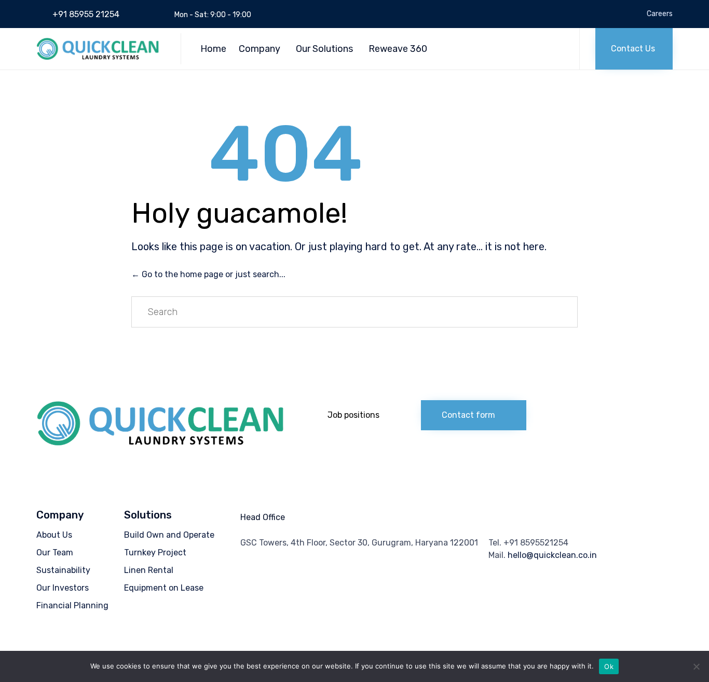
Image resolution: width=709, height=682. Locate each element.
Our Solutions (324, 48)
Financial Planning (72, 605)
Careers (660, 14)
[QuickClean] (100, 48)
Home (213, 48)
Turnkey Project (155, 552)
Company (259, 48)
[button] (634, 49)
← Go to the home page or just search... (208, 274)
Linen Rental (148, 570)
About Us (54, 535)
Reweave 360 (398, 48)
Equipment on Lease (163, 588)
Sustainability (63, 570)
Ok (608, 666)
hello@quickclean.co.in (552, 555)
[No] (696, 666)
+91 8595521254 (535, 543)
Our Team (54, 552)
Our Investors (62, 588)
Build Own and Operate (169, 535)
